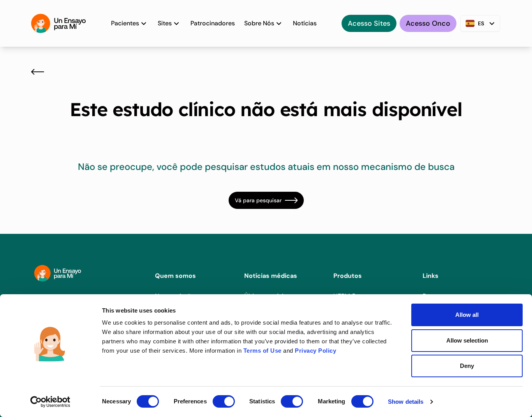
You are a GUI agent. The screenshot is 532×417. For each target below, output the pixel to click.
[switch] (224, 401)
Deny (467, 365)
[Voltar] (37, 72)
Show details (405, 401)
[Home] (58, 23)
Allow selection (467, 340)
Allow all (467, 314)
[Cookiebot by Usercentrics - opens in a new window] (50, 402)
